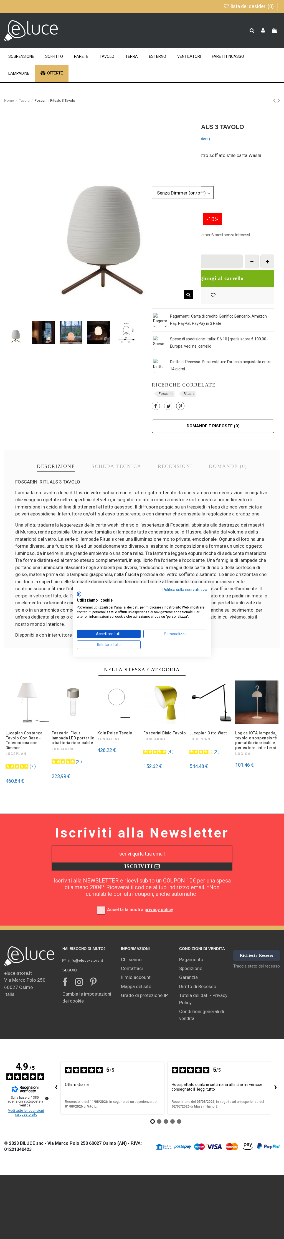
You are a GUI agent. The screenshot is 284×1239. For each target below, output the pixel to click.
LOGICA (243, 754)
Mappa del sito (136, 986)
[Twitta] (168, 406)
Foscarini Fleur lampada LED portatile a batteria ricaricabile (73, 738)
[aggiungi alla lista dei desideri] (213, 295)
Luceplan (16, 754)
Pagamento (191, 959)
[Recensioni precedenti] (56, 1088)
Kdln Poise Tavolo (114, 733)
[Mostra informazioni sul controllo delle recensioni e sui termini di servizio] (47, 1098)
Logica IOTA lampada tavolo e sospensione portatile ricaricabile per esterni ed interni (256, 740)
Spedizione (190, 968)
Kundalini (108, 739)
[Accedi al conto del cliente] (263, 30)
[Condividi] (155, 406)
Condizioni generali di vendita (201, 1015)
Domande (228, 466)
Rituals (189, 394)
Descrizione (56, 466)
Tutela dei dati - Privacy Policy (203, 999)
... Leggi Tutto (164, 169)
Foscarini (166, 394)
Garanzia (188, 977)
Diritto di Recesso (197, 986)
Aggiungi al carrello (218, 278)
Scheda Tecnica (116, 466)
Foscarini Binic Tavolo (164, 733)
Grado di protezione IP (144, 995)
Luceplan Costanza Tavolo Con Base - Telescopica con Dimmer (24, 740)
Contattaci (132, 968)
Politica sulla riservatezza (185, 589)
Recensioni (175, 466)
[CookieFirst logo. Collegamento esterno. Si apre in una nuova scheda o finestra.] (79, 594)
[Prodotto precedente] (275, 100)
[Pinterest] (180, 406)
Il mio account (136, 977)
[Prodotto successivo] (278, 100)
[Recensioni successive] (275, 1088)
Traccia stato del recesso (256, 966)
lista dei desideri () (252, 6)
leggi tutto (206, 1089)
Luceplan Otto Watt (208, 733)
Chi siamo (131, 959)
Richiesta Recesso (256, 955)
